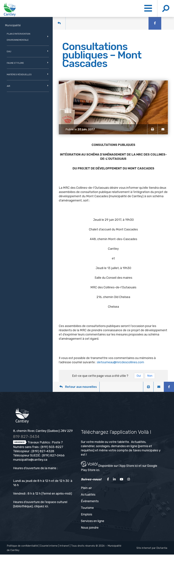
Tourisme (87, 508)
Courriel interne (49, 545)
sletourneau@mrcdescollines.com (120, 362)
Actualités (88, 494)
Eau (9, 51)
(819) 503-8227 (52, 447)
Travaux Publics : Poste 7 (45, 442)
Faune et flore (15, 63)
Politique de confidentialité (22, 545)
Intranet (64, 545)
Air (8, 86)
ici (46, 506)
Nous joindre (90, 527)
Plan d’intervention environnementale (18, 37)
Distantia (161, 547)
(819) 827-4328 (42, 451)
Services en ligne (92, 521)
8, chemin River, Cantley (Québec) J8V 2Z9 (43, 431)
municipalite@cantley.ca (30, 460)
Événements (90, 501)
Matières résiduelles (19, 74)
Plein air (86, 488)
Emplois (86, 514)
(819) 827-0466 (53, 455)
